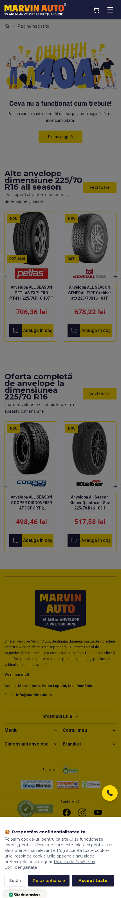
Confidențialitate (21, 867)
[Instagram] (82, 812)
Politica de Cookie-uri (74, 861)
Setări (15, 880)
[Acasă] (7, 26)
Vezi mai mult (17, 674)
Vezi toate (99, 187)
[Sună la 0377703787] (110, 794)
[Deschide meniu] (110, 10)
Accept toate (93, 880)
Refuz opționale (49, 880)
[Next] (115, 276)
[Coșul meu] (96, 9)
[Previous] (5, 276)
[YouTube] (98, 812)
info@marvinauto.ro (34, 695)
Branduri (72, 744)
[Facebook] (66, 812)
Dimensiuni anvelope (27, 744)
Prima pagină (60, 136)
